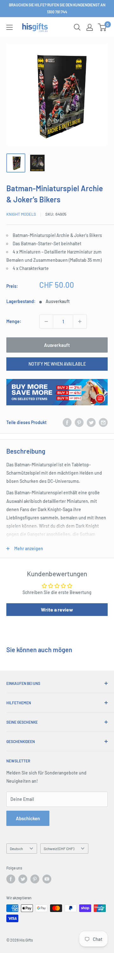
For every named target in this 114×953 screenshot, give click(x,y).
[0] (102, 27)
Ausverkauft (57, 345)
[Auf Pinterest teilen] (79, 422)
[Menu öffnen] (9, 27)
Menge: (13, 321)
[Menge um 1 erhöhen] (79, 321)
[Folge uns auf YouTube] (46, 879)
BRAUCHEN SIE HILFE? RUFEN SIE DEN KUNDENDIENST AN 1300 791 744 (57, 8)
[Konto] (89, 27)
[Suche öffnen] (77, 27)
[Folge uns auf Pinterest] (34, 879)
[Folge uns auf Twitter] (22, 879)
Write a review (57, 609)
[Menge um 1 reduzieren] (46, 321)
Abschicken (28, 818)
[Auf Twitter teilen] (91, 422)
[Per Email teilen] (103, 422)
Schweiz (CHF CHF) (59, 848)
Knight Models (21, 214)
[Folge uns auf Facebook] (10, 879)
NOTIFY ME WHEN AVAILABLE (57, 364)
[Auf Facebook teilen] (67, 422)
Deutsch (16, 848)
